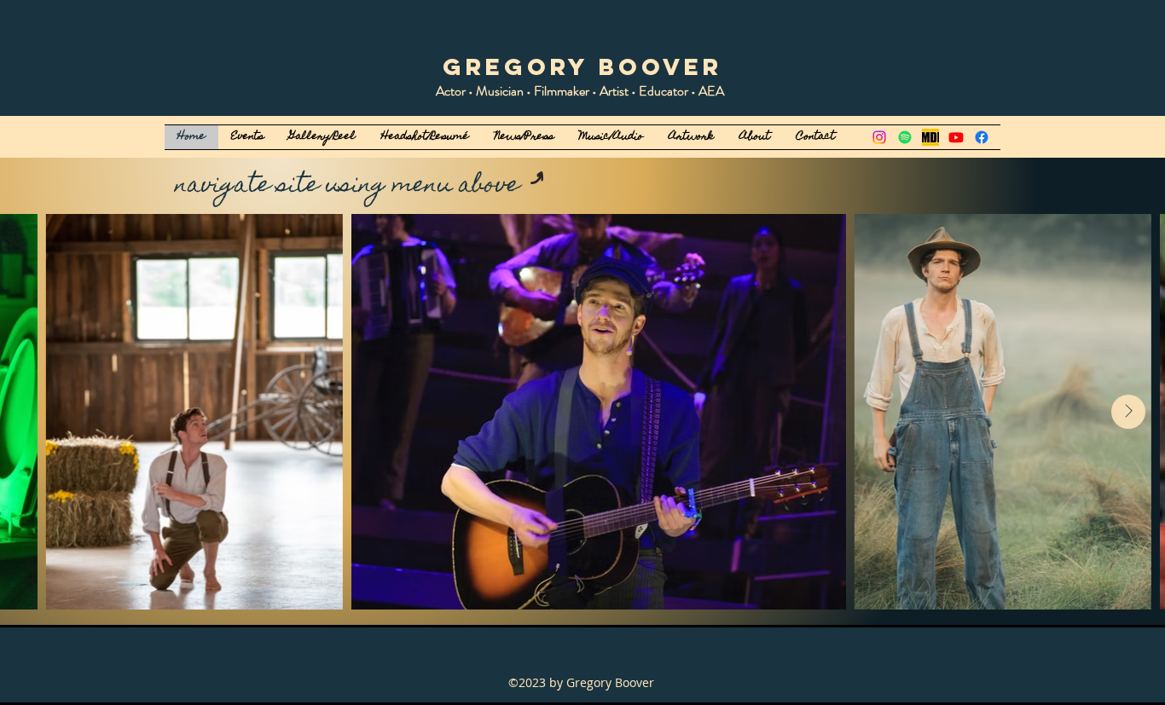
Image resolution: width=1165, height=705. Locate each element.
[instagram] (879, 137)
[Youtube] (956, 137)
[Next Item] (1128, 412)
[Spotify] (904, 137)
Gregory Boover (582, 66)
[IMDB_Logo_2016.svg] (930, 137)
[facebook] (981, 137)
